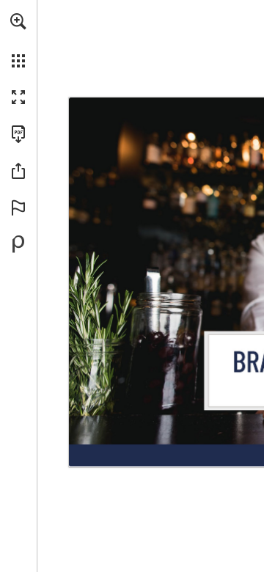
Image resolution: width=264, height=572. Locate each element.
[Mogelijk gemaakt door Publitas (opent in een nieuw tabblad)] (18, 244)
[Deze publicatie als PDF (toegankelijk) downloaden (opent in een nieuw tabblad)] (18, 134)
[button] (18, 21)
